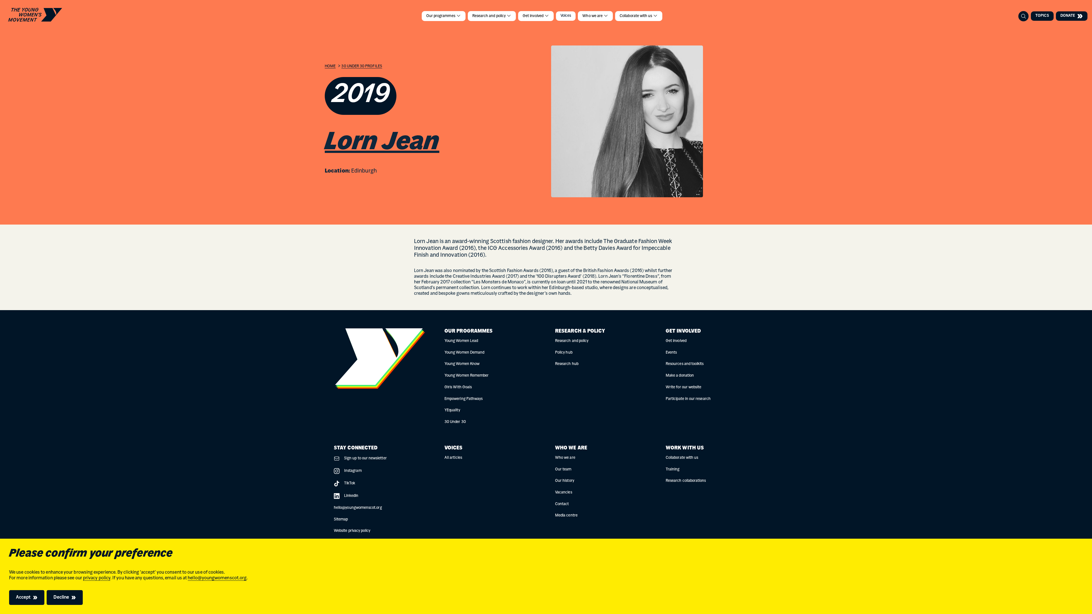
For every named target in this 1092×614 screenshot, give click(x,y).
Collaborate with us (636, 16)
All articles (453, 458)
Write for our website (683, 387)
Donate (1067, 16)
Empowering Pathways (463, 399)
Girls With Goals (458, 387)
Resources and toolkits (685, 364)
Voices (566, 16)
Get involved (533, 16)
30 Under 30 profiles (361, 66)
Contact (562, 504)
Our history (564, 481)
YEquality (452, 410)
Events (671, 352)
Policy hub (563, 352)
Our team (563, 469)
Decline (61, 597)
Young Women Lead (461, 341)
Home (330, 66)
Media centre (566, 515)
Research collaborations (686, 481)
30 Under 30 (455, 422)
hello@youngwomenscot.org (217, 578)
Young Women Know (461, 364)
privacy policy (96, 578)
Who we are (592, 16)
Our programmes (441, 16)
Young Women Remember (466, 375)
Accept (23, 597)
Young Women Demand (464, 352)
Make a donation (680, 375)
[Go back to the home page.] (35, 15)
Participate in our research (688, 399)
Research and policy (489, 16)
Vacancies (563, 492)
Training (673, 469)
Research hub (566, 364)
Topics (1042, 16)
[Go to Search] (1023, 16)
